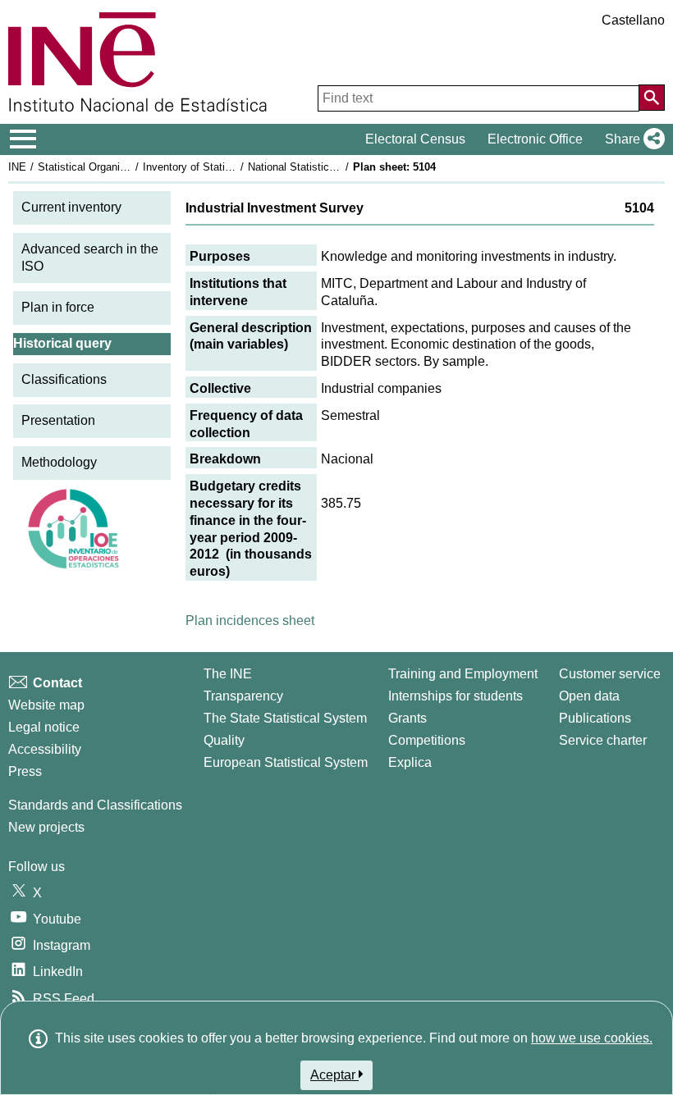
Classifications (64, 379)
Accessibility (44, 749)
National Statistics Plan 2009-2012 (330, 167)
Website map (46, 705)
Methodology (59, 462)
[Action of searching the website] (652, 97)
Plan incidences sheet (249, 620)
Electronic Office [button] (535, 139)
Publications (595, 718)
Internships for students (455, 696)
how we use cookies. (591, 1038)
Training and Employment (463, 674)
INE (17, 167)
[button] (631, 139)
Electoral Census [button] (415, 139)
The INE (228, 674)
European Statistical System (286, 762)
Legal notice (44, 727)
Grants (407, 718)
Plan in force (57, 307)
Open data (589, 696)
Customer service (610, 674)
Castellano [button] (633, 20)
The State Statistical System (285, 718)
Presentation (58, 420)
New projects (46, 827)
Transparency (243, 696)
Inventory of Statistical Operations (224, 167)
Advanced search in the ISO (89, 257)
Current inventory (71, 207)
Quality (224, 740)
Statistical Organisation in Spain (114, 167)
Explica (410, 762)
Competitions (426, 740)
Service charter (603, 740)
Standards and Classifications (95, 805)
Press (25, 771)
